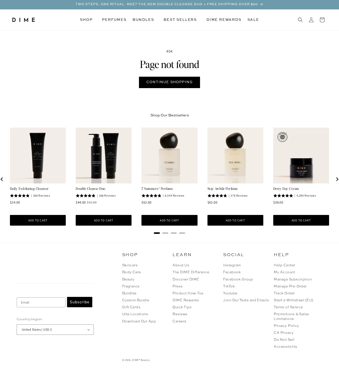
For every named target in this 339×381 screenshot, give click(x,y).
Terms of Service (288, 307)
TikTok (229, 286)
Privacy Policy (286, 326)
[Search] (300, 19)
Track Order (284, 293)
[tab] (157, 233)
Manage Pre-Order (290, 286)
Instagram (232, 265)
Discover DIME (185, 279)
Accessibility (285, 346)
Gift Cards (131, 307)
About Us (180, 265)
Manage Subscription (293, 279)
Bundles (129, 293)
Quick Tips (182, 307)
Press (177, 286)
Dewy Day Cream (286, 188)
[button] (88, 20)
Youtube (230, 293)
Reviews (179, 314)
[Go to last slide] (2, 179)
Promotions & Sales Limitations (291, 316)
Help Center (284, 265)
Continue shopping (169, 82)
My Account (284, 272)
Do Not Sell (284, 340)
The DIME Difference (190, 272)
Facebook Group (238, 279)
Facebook (232, 272)
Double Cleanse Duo (90, 188)
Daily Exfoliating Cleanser (29, 188)
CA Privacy (284, 333)
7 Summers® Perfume (157, 188)
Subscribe (80, 302)
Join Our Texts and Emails (246, 300)
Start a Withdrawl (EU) (293, 300)
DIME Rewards (185, 300)
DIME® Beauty (141, 360)
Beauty (128, 279)
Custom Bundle (135, 300)
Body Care (131, 272)
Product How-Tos (187, 293)
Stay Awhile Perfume (222, 188)
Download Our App (139, 321)
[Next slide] (337, 179)
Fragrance (131, 286)
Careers (179, 321)
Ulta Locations (135, 314)
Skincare (130, 265)
